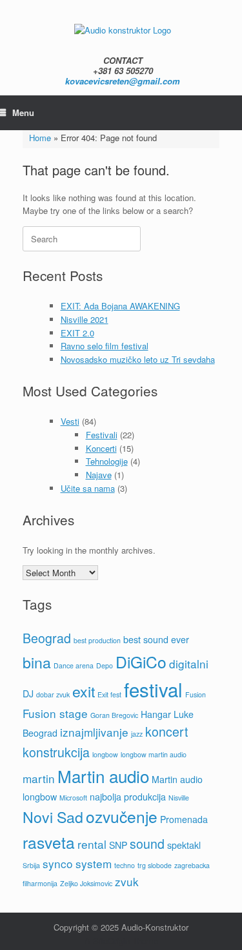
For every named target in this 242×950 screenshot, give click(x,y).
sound (147, 844)
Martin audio (103, 776)
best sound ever (156, 639)
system (94, 863)
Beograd (47, 638)
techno (124, 865)
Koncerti (101, 448)
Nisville (178, 797)
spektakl (184, 845)
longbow (105, 754)
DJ (28, 693)
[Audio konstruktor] (122, 29)
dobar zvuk (53, 694)
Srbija (31, 865)
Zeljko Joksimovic (86, 883)
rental (91, 844)
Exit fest (109, 694)
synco (58, 863)
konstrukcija (56, 752)
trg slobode (154, 865)
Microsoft (73, 797)
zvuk (127, 881)
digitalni (188, 663)
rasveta (49, 842)
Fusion (195, 694)
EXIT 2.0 (77, 333)
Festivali (101, 435)
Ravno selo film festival (104, 346)
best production (97, 640)
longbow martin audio (154, 754)
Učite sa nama (88, 488)
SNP (118, 845)
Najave (99, 475)
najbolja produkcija (128, 796)
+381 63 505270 (123, 70)
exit (83, 691)
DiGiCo (141, 661)
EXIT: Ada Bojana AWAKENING (120, 306)
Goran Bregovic (114, 715)
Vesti (70, 421)
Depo (104, 665)
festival (153, 689)
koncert (166, 731)
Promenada (184, 819)
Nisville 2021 (84, 319)
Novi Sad (53, 817)
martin (39, 778)
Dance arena (74, 665)
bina (37, 662)
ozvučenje (121, 816)
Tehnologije (107, 461)
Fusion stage (55, 713)
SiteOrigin (111, 941)
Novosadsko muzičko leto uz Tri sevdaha (138, 359)
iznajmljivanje (94, 732)
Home (40, 137)
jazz (137, 734)
